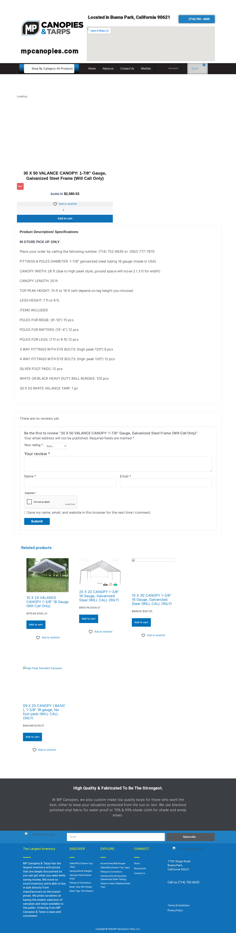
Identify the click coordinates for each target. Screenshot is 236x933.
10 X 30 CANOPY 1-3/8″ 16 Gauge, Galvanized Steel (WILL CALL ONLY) (152, 599)
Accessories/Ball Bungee (112, 863)
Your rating (33, 445)
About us (108, 68)
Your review (37, 453)
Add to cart (65, 218)
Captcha (30, 493)
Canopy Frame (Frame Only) (80, 877)
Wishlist (146, 68)
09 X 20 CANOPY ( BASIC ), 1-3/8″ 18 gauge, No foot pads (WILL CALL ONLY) (44, 712)
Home (92, 68)
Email (125, 476)
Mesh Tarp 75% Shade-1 (81, 891)
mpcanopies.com (50, 51)
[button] (49, 68)
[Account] (183, 69)
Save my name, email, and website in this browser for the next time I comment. (89, 512)
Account (173, 68)
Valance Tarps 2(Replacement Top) (115, 885)
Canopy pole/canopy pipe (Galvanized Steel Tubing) (113, 878)
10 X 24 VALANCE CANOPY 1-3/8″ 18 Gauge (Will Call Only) (47, 602)
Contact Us (127, 68)
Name (30, 476)
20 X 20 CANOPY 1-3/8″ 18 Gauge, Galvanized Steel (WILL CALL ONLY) (99, 596)
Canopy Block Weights (80, 871)
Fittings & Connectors (80, 882)
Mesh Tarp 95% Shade (80, 887)
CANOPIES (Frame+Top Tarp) (81, 865)
